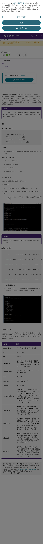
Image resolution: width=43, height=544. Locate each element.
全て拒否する (21, 28)
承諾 (21, 23)
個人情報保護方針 (18, 3)
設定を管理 (21, 17)
